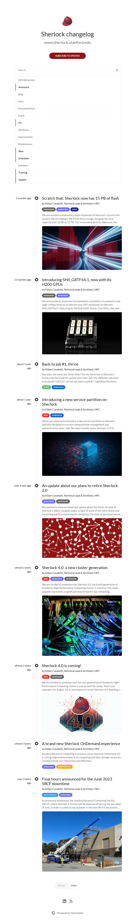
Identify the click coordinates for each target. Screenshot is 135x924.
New (20, 151)
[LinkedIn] (66, 900)
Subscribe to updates (67, 55)
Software (23, 165)
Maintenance (25, 144)
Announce (23, 87)
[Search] (117, 70)
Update (22, 179)
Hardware (23, 129)
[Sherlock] (67, 22)
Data (21, 101)
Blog (20, 94)
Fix (20, 122)
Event (21, 115)
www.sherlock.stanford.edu (67, 42)
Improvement (25, 136)
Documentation (26, 108)
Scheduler (23, 158)
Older (74, 885)
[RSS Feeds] (70, 900)
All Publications (26, 79)
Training (22, 172)
